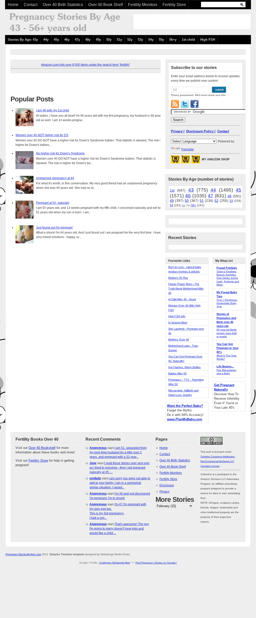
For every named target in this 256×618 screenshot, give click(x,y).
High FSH (207, 39)
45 (238, 190)
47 (210, 195)
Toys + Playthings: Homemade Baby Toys (227, 303)
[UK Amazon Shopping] (196, 160)
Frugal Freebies (226, 267)
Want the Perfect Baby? (185, 406)
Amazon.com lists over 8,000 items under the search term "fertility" (85, 64)
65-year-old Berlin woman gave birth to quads (226, 332)
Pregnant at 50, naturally (52, 203)
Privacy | (177, 131)
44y (45, 39)
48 (230, 196)
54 (171, 205)
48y (87, 39)
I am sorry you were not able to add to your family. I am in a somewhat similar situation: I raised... (120, 483)
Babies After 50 (177, 373)
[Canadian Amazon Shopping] (185, 160)
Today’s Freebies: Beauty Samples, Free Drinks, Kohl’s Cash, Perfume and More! (227, 278)
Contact (31, 4)
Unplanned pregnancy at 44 (55, 178)
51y (119, 39)
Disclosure (167, 485)
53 (231, 201)
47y (77, 39)
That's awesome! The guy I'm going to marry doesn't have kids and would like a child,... (119, 528)
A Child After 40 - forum (182, 299)
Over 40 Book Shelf (105, 4)
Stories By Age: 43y (23, 39)
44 (213, 190)
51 (202, 201)
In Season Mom (177, 322)
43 (191, 190)
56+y (172, 39)
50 (187, 201)
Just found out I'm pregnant (54, 227)
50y (109, 39)
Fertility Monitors (142, 4)
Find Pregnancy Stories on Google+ (156, 562)
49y (98, 39)
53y (140, 39)
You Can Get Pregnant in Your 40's (227, 347)
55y (161, 39)
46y (67, 39)
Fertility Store (174, 4)
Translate (187, 149)
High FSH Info (176, 316)
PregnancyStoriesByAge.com (23, 554)
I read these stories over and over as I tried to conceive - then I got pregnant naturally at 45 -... (120, 467)
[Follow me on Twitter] (185, 104)
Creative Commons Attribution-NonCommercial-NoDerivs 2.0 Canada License (217, 461)
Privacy (165, 491)
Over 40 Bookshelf (42, 448)
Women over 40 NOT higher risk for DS (42, 135)
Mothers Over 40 (178, 339)
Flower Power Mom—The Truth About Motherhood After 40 (186, 289)
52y (129, 39)
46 (188, 195)
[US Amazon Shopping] (175, 160)
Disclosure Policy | (201, 131)
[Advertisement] (192, 21)
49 (172, 201)
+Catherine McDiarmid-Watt (114, 562)
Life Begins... (225, 366)
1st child (188, 39)
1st (172, 190)
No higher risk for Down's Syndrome (60, 153)
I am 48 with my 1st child (52, 110)
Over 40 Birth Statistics (63, 4)
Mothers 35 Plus (178, 277)
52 (216, 201)
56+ (193, 205)
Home (13, 4)
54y (151, 39)
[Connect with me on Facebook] (194, 104)
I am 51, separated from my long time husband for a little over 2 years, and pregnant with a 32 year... (118, 452)
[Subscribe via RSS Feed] (175, 104)
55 (183, 205)
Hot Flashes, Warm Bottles (184, 367)
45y (56, 39)
